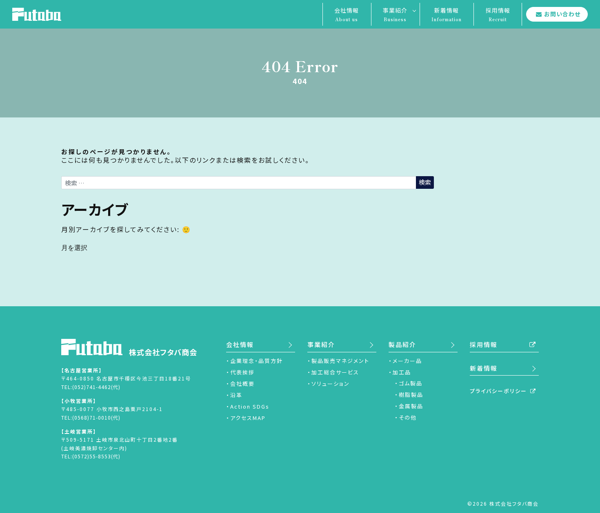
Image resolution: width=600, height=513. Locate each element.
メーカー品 (407, 361)
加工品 (402, 372)
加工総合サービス (335, 372)
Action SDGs (249, 406)
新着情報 (446, 14)
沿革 (236, 395)
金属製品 (411, 406)
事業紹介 (395, 14)
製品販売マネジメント (340, 361)
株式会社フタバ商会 (163, 352)
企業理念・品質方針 (256, 361)
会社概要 (242, 383)
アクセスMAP (248, 418)
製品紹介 (402, 344)
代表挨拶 (242, 372)
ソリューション (330, 383)
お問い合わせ (562, 14)
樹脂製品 (411, 394)
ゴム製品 (410, 383)
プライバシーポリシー (498, 391)
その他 (408, 417)
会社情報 (346, 14)
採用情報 (498, 14)
